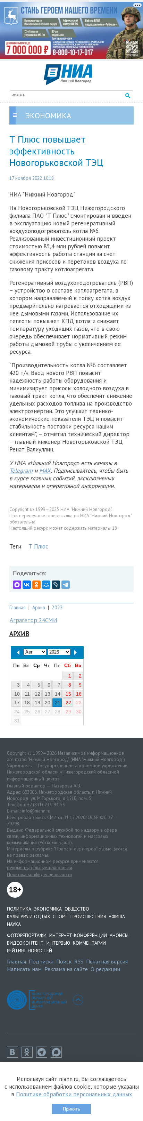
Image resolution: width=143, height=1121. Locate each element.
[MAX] (17, 584)
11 (27, 694)
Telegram (21, 470)
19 (37, 702)
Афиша (117, 916)
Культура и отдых (28, 916)
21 (57, 702)
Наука (14, 924)
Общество (77, 909)
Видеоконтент (25, 943)
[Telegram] (65, 584)
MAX (45, 470)
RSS (78, 961)
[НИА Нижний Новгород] (68, 83)
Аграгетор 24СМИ (33, 620)
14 (57, 694)
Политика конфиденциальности (39, 874)
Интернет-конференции (78, 935)
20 (47, 702)
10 (17, 694)
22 (68, 702)
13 (47, 694)
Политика (19, 909)
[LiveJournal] (56, 584)
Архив (38, 607)
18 (27, 702)
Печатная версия (107, 961)
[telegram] (43, 1055)
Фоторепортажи (27, 935)
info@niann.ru (36, 811)
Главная (17, 607)
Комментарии (89, 943)
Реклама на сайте (66, 969)
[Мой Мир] (46, 584)
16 (79, 694)
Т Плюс (38, 546)
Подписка (41, 961)
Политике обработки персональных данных (74, 1094)
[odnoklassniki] (29, 1055)
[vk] (14, 1055)
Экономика (48, 909)
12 (37, 694)
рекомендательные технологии (39, 867)
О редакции (105, 969)
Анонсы (119, 935)
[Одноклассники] (36, 584)
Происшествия (88, 916)
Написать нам (24, 969)
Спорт (60, 916)
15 (68, 694)
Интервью (58, 943)
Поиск (64, 961)
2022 (57, 607)
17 (17, 702)
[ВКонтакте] (27, 584)
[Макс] (58, 1055)
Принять (71, 1109)
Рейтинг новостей (29, 950)
